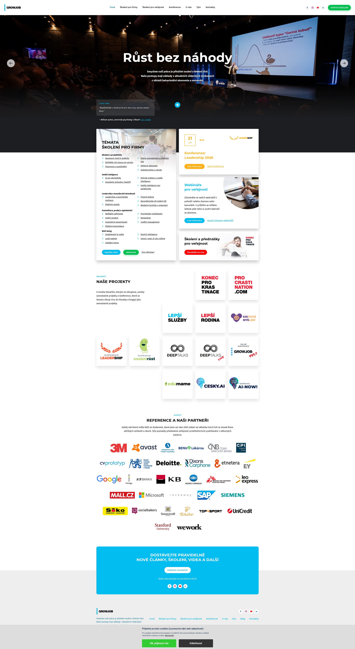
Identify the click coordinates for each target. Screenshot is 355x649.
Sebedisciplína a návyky (151, 170)
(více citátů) (145, 120)
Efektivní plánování (149, 166)
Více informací (148, 252)
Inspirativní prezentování (116, 222)
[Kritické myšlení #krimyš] (243, 318)
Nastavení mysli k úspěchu (117, 158)
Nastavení (169, 635)
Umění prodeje (111, 218)
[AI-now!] (243, 384)
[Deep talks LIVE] (210, 351)
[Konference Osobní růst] (144, 351)
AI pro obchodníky (113, 178)
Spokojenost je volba (114, 234)
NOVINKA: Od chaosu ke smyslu (119, 162)
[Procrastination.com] (243, 285)
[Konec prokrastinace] (210, 285)
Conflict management (150, 222)
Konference (175, 7)
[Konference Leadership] (111, 351)
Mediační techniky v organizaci (154, 205)
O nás (189, 7)
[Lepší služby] (177, 318)
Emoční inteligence (149, 234)
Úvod (112, 7)
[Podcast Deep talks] (177, 351)
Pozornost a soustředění (116, 166)
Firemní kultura (147, 197)
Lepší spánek (111, 238)
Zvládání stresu (112, 243)
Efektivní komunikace (114, 226)
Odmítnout (196, 643)
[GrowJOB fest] (243, 351)
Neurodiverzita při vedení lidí (153, 201)
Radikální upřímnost (114, 214)
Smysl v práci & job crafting (153, 238)
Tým (198, 7)
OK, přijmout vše (159, 643)
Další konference (215, 166)
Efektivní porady (112, 204)
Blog (242, 619)
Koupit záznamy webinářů (220, 220)
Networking (146, 218)
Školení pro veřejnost (153, 7)
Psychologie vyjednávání (151, 214)
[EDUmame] (177, 384)
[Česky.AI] (210, 384)
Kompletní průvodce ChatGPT (118, 182)
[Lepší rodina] (210, 318)
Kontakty (210, 7)
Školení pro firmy (128, 7)
